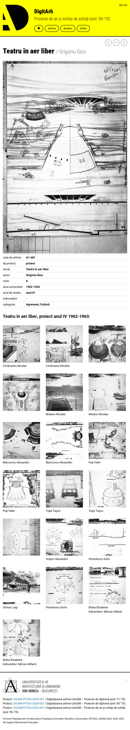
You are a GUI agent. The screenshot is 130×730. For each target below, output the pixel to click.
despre (67, 28)
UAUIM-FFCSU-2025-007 (28, 699)
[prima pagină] (116, 43)
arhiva (52, 28)
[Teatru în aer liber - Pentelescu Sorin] (124, 43)
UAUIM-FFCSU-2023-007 (28, 707)
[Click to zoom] (65, 252)
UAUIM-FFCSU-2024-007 (28, 703)
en (125, 5)
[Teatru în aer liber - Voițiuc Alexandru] (108, 43)
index (83, 28)
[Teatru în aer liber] (107, 344)
